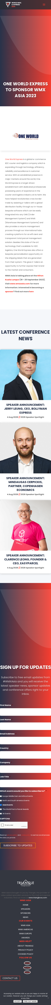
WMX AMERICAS (25, 929)
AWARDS (25, 937)
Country (5, 748)
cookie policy (25, 835)
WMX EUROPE (25, 933)
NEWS (25, 917)
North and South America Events (15, 800)
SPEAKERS (25, 909)
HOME (25, 905)
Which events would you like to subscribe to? (23, 791)
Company (6, 762)
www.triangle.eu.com (38, 897)
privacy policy (12, 835)
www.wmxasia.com (20, 283)
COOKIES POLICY (25, 954)
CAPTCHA (5, 819)
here (31, 291)
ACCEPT (17, 1001)
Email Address (8, 734)
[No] (48, 998)
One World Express (14, 159)
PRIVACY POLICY (25, 950)
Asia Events (7, 805)
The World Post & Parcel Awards (15, 809)
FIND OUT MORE (30, 1001)
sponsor (9, 291)
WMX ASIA (25, 925)
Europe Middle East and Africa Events (17, 796)
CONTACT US (10, 978)
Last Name (6, 719)
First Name (6, 705)
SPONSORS (25, 913)
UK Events (6, 813)
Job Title (5, 777)
